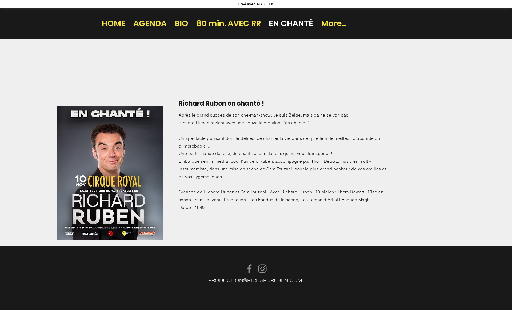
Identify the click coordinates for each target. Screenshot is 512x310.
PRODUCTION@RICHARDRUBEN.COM (255, 280)
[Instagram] (262, 268)
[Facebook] (249, 268)
